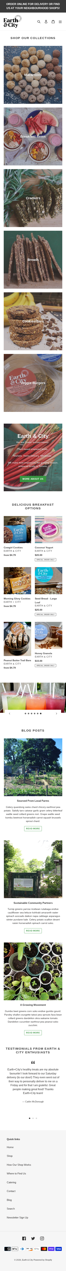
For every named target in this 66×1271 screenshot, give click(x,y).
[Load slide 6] (41, 713)
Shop (10, 1155)
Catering (11, 1182)
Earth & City (27, 1260)
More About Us (33, 479)
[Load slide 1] (25, 713)
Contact (11, 1191)
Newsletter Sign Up (17, 1217)
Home (10, 1147)
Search (11, 1208)
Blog (9, 1200)
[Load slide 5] (38, 713)
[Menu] (60, 21)
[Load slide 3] (31, 713)
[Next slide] (56, 713)
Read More (33, 828)
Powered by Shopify (43, 1260)
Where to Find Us (16, 1173)
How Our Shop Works (19, 1164)
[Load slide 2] (28, 713)
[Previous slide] (9, 713)
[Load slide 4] (35, 713)
